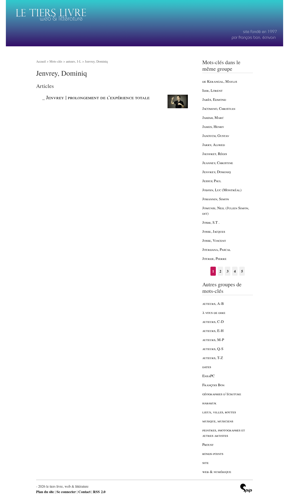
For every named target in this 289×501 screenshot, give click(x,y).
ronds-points (212, 453)
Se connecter (66, 491)
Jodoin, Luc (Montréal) (222, 189)
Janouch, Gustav (215, 135)
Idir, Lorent (212, 90)
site (205, 462)
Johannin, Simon (215, 198)
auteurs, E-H (213, 330)
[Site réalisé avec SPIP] (246, 489)
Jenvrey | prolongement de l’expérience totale (97, 97)
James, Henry (213, 126)
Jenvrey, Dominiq (216, 171)
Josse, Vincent (214, 240)
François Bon (213, 384)
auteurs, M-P (213, 339)
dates (206, 366)
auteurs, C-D (213, 321)
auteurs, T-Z (212, 357)
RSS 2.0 (99, 491)
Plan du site (45, 491)
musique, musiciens (217, 420)
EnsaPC (208, 375)
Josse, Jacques (213, 231)
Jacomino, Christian (218, 108)
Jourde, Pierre (214, 258)
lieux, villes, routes (219, 411)
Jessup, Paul (211, 180)
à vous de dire (213, 312)
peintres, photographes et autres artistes (223, 432)
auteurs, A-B (213, 303)
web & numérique (216, 471)
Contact (84, 491)
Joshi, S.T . (210, 222)
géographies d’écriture (221, 393)
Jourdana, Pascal (216, 249)
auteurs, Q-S (212, 348)
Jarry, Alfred (213, 144)
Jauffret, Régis (214, 153)
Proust (208, 444)
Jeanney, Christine (217, 162)
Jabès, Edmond (214, 99)
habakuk (209, 402)
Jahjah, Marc (213, 117)
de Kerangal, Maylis (219, 81)
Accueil (41, 61)
